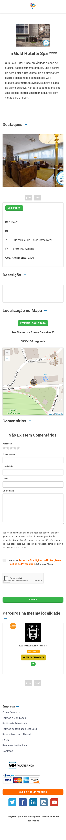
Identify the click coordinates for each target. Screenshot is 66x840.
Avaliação (7, 444)
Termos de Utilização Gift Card (20, 728)
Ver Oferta (14, 208)
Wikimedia (59, 414)
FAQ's (6, 740)
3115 (14, 626)
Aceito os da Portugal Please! (34, 562)
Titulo (5, 478)
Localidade (8, 466)
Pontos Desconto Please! (17, 734)
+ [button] (7, 353)
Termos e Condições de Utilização (38, 560)
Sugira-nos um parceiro (33, 792)
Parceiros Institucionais (16, 745)
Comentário (8, 491)
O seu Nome (9, 454)
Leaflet (51, 414)
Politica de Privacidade (15, 723)
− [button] (7, 358)
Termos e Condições (14, 717)
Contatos (8, 750)
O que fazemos (11, 712)
